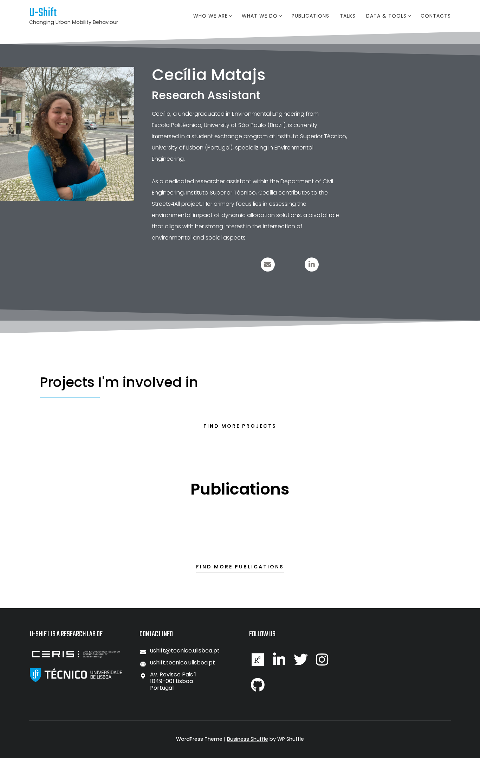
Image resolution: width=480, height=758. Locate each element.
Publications (310, 15)
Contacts (436, 15)
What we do (260, 15)
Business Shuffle (247, 739)
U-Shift (43, 13)
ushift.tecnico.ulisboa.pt (182, 662)
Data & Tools (386, 15)
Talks (348, 15)
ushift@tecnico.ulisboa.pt (185, 650)
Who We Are (210, 15)
